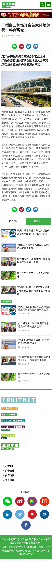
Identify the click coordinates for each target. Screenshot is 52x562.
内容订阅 (9, 475)
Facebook (26, 525)
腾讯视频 (32, 501)
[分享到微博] (21, 46)
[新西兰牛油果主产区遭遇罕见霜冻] (8, 275)
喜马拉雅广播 (44, 501)
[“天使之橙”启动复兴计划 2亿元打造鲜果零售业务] (8, 247)
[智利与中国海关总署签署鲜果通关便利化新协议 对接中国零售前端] (8, 290)
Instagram (44, 514)
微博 (20, 501)
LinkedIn (7, 514)
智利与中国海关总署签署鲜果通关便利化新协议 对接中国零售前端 (33, 290)
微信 (7, 501)
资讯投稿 (9, 480)
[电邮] (35, 46)
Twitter (20, 514)
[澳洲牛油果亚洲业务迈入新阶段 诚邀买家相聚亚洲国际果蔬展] (8, 233)
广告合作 (9, 470)
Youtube (32, 514)
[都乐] (26, 15)
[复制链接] (28, 46)
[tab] (13, 221)
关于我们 (9, 465)
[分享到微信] (14, 46)
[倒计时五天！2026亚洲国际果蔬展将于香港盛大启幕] (8, 261)
